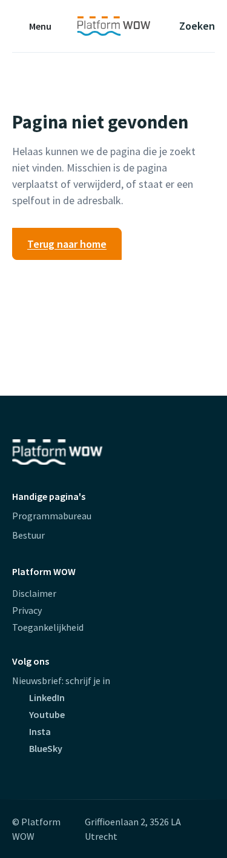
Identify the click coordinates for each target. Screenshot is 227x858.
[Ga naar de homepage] (113, 26)
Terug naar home (67, 244)
